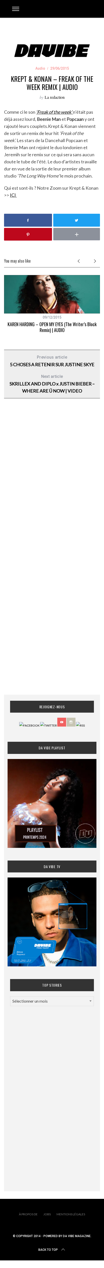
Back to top (48, 1250)
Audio (40, 68)
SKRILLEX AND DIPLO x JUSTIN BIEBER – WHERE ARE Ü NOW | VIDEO (52, 384)
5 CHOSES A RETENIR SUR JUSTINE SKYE (52, 361)
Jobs (47, 1214)
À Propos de (28, 1214)
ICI (13, 195)
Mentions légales (71, 1214)
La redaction (55, 97)
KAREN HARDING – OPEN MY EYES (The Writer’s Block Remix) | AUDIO (52, 327)
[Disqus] (52, 484)
